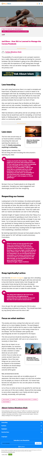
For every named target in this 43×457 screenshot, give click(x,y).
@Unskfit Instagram (17, 278)
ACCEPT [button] (10, 454)
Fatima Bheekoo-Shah (13, 52)
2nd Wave (35, 399)
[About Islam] (6, 4)
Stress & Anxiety (6, 399)
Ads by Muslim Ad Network (21, 0)
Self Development (18, 29)
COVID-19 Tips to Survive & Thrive (24, 399)
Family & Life (9, 29)
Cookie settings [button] (4, 454)
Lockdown (13, 399)
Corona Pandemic (6, 402)
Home (4, 29)
